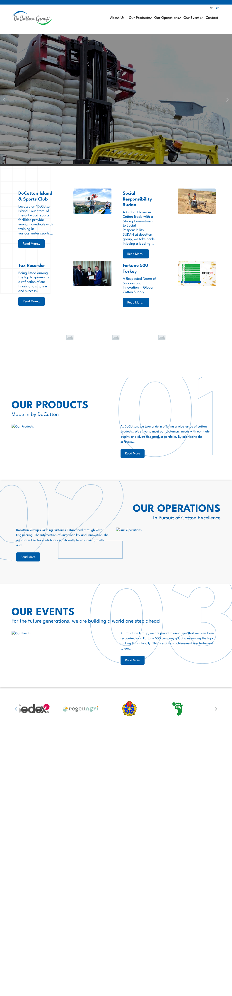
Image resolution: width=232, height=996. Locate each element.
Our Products (139, 18)
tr (211, 7)
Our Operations (166, 18)
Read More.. (31, 243)
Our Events (192, 18)
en (217, 7)
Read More (132, 453)
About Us (117, 18)
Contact (212, 18)
